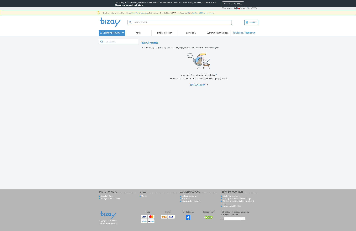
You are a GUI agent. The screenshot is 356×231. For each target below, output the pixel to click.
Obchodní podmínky (231, 196)
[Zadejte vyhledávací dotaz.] (101, 41)
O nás (144, 196)
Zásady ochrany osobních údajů (236, 198)
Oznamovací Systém (231, 206)
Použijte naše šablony (110, 198)
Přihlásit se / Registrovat (244, 32)
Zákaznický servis (229, 8)
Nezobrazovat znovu (233, 4)
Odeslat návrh (106, 196)
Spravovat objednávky (191, 201)
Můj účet (185, 198)
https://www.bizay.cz (139, 13)
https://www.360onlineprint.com (203, 13)
